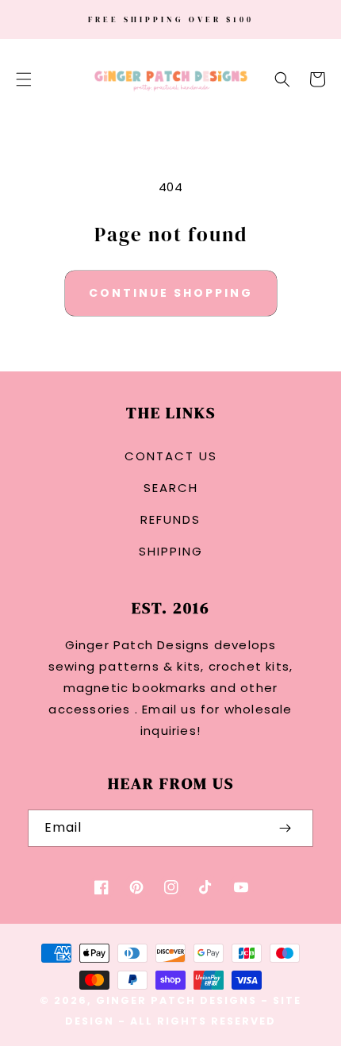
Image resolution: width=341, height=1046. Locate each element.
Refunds (170, 519)
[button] (23, 79)
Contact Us (171, 456)
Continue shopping (171, 293)
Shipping (171, 551)
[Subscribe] (284, 828)
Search (171, 487)
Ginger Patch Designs (176, 1000)
